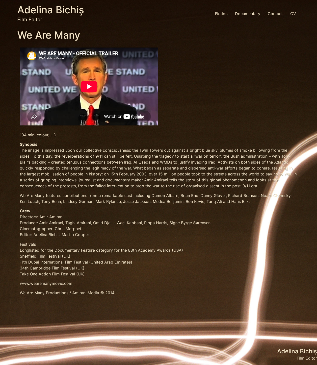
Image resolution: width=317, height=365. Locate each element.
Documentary (247, 13)
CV (293, 13)
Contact (275, 13)
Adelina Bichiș (50, 10)
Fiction (221, 13)
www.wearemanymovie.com (46, 283)
